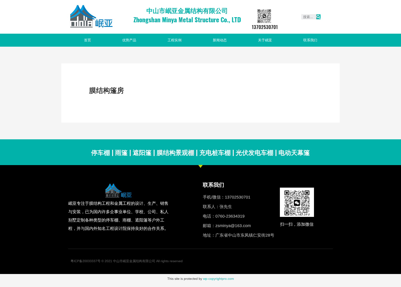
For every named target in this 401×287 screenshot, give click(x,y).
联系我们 (310, 40)
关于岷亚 (265, 40)
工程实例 (174, 40)
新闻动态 (220, 40)
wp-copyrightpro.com (218, 278)
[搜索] (318, 16)
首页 (87, 40)
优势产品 (129, 40)
